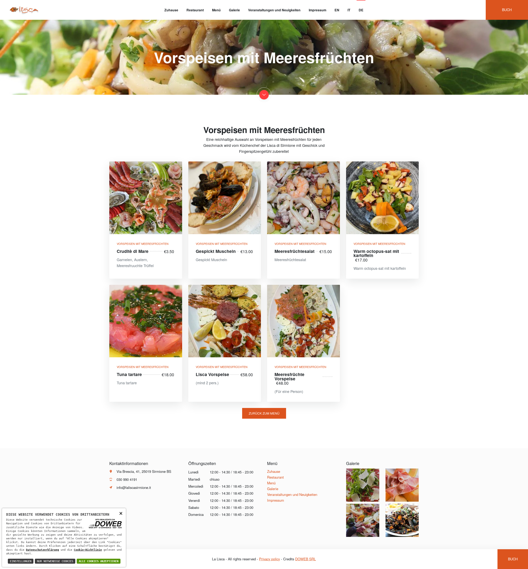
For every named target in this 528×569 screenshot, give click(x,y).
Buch (507, 9)
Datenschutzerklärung (42, 549)
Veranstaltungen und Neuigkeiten (274, 10)
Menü (216, 10)
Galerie (234, 10)
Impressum (317, 10)
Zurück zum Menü (264, 413)
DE (361, 10)
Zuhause (171, 10)
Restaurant (195, 10)
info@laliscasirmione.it (134, 487)
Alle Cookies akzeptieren (98, 561)
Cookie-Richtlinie (88, 549)
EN (337, 10)
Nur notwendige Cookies (55, 561)
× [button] (121, 513)
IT (349, 10)
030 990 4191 (127, 479)
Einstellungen (20, 561)
